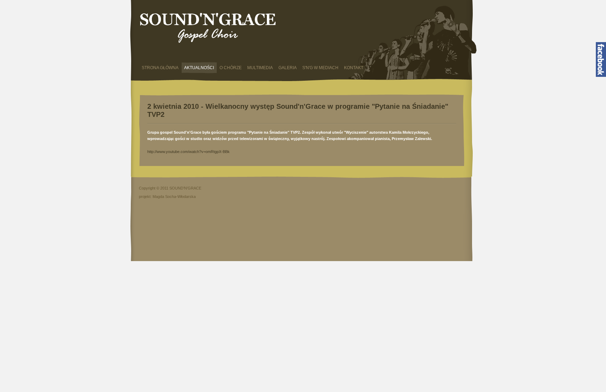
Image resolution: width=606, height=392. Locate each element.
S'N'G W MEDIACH (320, 67)
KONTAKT (353, 67)
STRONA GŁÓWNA (160, 67)
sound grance (208, 28)
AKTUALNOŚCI (199, 67)
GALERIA (287, 67)
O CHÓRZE (231, 67)
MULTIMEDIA (260, 67)
